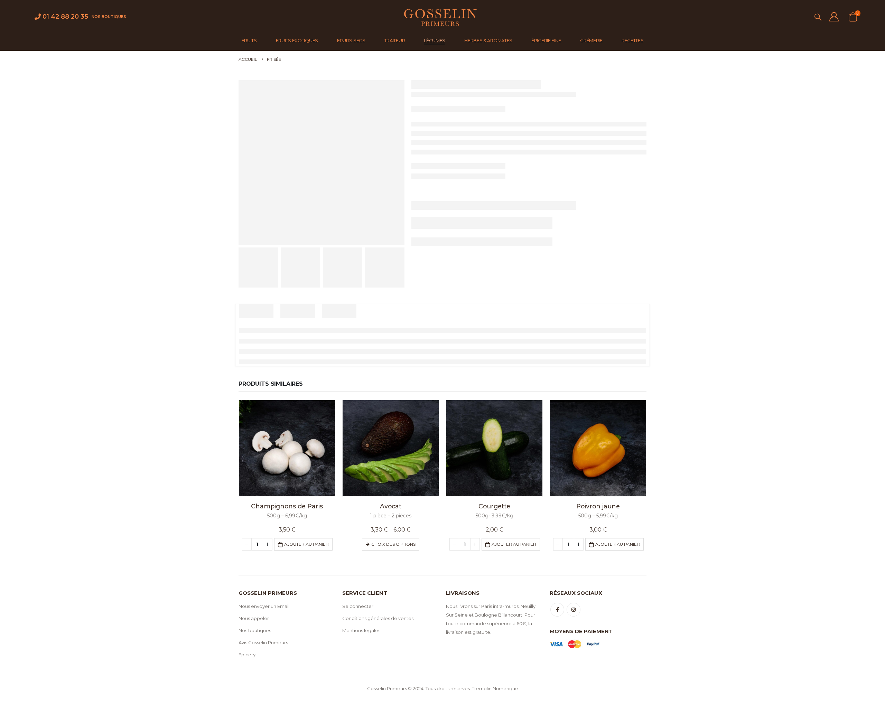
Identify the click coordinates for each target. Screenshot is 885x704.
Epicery (247, 654)
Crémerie (591, 40)
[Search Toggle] (818, 17)
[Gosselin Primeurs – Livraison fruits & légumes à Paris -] (440, 17)
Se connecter (357, 606)
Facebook (557, 610)
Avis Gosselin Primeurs (263, 642)
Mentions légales (361, 630)
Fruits (249, 40)
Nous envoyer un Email (264, 606)
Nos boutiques (109, 16)
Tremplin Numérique (495, 688)
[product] (287, 448)
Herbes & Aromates (488, 40)
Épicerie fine (546, 40)
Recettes (633, 40)
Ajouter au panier (306, 544)
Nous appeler (254, 618)
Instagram (573, 610)
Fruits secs (351, 40)
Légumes (434, 40)
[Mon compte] (833, 16)
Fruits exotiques (297, 40)
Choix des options (393, 544)
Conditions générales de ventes (377, 618)
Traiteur (394, 40)
